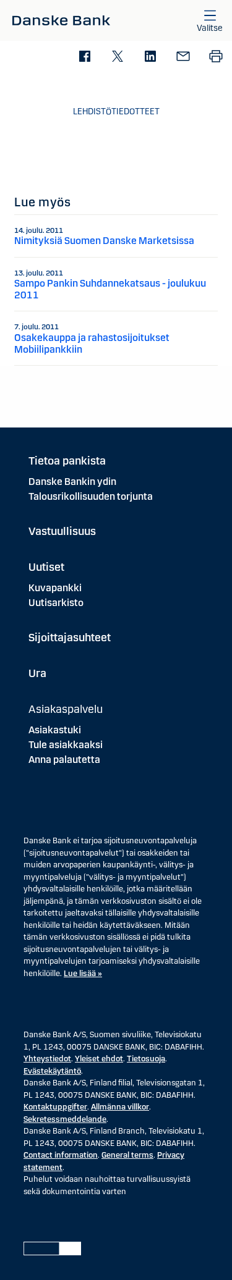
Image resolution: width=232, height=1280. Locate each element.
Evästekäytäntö (52, 1071)
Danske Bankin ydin (72, 481)
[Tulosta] (215, 57)
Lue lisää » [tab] (83, 974)
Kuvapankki (55, 588)
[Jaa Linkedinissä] (150, 57)
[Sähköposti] (182, 57)
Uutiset (46, 567)
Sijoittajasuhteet (69, 637)
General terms (127, 1155)
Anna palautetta (64, 759)
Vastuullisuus (62, 531)
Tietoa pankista (67, 461)
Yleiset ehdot (99, 1059)
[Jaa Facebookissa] (84, 57)
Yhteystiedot (47, 1059)
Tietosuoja (146, 1059)
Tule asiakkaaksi (65, 745)
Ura (37, 673)
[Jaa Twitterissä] (117, 57)
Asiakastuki (54, 730)
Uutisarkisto (56, 602)
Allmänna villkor (120, 1107)
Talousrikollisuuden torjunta (90, 496)
